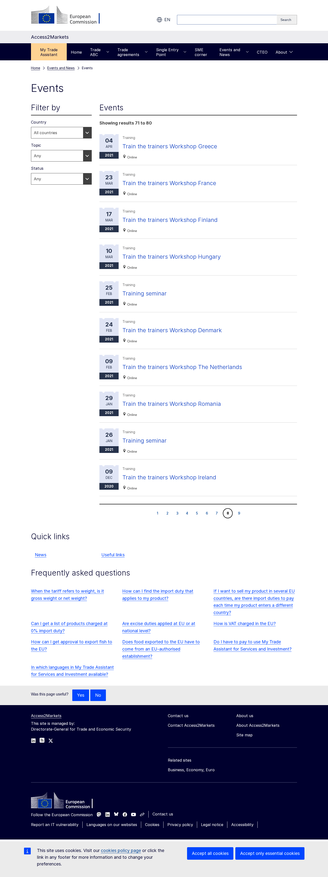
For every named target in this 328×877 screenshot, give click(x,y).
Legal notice (212, 824)
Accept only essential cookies (270, 853)
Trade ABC (95, 52)
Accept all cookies (210, 853)
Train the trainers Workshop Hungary (171, 256)
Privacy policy (180, 824)
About (281, 52)
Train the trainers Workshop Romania (171, 403)
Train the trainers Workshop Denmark (172, 330)
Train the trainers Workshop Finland (170, 219)
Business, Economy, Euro (191, 769)
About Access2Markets (257, 725)
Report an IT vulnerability (55, 824)
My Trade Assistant (49, 52)
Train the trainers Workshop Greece (169, 146)
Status (37, 168)
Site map (244, 735)
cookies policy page (121, 850)
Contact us (162, 814)
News (40, 554)
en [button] (167, 19)
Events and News (229, 52)
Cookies (152, 824)
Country (38, 122)
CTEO (262, 52)
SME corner (201, 52)
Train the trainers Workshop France (169, 183)
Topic (36, 145)
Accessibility (242, 824)
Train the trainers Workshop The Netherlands (182, 366)
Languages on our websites (111, 824)
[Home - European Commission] (66, 801)
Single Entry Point (167, 52)
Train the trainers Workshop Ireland (169, 477)
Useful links (113, 554)
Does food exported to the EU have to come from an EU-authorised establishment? (161, 649)
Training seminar (144, 293)
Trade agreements (128, 52)
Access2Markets (46, 715)
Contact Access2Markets (191, 725)
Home (76, 52)
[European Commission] (70, 15)
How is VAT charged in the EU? (244, 623)
